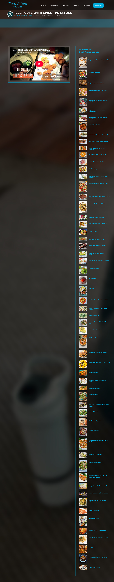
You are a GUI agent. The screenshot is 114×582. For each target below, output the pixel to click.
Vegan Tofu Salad (94, 72)
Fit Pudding (92, 278)
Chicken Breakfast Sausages (98, 352)
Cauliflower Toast (94, 388)
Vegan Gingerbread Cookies (98, 90)
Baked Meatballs (94, 430)
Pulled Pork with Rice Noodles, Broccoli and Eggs (99, 476)
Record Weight (66, 5)
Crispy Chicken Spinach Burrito (99, 493)
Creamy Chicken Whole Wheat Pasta (98, 322)
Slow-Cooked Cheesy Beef (97, 530)
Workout (75, 5)
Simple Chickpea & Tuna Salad (98, 183)
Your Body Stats (86, 5)
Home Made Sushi (94, 567)
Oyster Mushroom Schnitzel (98, 223)
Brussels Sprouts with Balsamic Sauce (99, 405)
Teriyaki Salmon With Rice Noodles (97, 148)
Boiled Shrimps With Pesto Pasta (97, 501)
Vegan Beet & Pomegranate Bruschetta (98, 118)
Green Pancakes (94, 268)
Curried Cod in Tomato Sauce (98, 300)
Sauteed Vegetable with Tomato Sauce (99, 197)
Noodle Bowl (93, 231)
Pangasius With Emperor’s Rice (99, 486)
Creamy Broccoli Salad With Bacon (98, 309)
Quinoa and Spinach (95, 462)
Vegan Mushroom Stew (96, 83)
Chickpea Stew (93, 338)
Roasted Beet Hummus (96, 217)
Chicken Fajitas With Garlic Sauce (97, 381)
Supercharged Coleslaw (96, 162)
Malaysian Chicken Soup (96, 239)
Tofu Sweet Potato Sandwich (98, 141)
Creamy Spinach (94, 315)
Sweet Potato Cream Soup (97, 154)
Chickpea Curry (93, 372)
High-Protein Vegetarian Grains (99, 260)
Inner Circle (36, 15)
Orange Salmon (94, 510)
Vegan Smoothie (94, 518)
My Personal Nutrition (48, 15)
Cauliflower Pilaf (94, 394)
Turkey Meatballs (94, 125)
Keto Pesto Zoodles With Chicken (97, 254)
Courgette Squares (95, 330)
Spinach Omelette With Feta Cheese (98, 177)
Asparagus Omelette (95, 454)
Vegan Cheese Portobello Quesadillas (97, 110)
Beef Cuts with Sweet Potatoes (99, 557)
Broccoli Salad (93, 412)
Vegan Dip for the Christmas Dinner (98, 101)
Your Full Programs (54, 5)
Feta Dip (91, 288)
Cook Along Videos (62, 15)
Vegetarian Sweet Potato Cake (99, 60)
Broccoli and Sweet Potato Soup (99, 362)
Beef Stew (92, 548)
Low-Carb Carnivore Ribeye (97, 245)
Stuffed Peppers (94, 169)
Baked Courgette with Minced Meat (98, 440)
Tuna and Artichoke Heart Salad (99, 135)
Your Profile (43, 5)
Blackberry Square (95, 421)
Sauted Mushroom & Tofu (97, 204)
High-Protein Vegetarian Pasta (98, 538)
